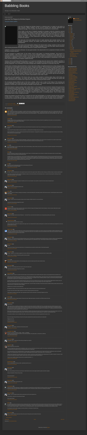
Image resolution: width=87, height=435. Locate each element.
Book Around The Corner (73, 70)
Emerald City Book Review (73, 73)
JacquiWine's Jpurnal (72, 79)
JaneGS (8, 259)
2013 (70, 62)
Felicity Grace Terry (10, 220)
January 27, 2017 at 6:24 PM (12, 341)
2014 (70, 61)
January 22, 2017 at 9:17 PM (12, 115)
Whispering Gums (72, 100)
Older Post (62, 419)
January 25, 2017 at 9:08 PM (12, 262)
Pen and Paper (71, 85)
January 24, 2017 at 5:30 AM (12, 176)
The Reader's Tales (10, 331)
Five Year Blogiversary (73, 56)
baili (8, 163)
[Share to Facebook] (22, 103)
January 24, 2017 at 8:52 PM (12, 210)
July (70, 40)
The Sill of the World (72, 99)
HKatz (8, 402)
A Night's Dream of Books (73, 68)
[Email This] (19, 103)
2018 (70, 31)
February (71, 47)
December (72, 33)
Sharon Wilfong (9, 273)
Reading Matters (71, 87)
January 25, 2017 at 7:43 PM (12, 240)
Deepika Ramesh (10, 361)
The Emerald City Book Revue (74, 97)
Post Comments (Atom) (13, 421)
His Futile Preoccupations (73, 76)
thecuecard (9, 206)
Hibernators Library (72, 75)
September (72, 37)
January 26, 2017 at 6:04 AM (12, 270)
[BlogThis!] (20, 103)
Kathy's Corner (10, 229)
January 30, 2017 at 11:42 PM (12, 409)
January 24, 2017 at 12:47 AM (12, 167)
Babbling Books (17, 6)
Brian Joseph (9, 125)
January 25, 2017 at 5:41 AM (12, 217)
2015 (70, 59)
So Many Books (71, 91)
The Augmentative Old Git (73, 94)
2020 (70, 28)
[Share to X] (21, 103)
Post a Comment (9, 417)
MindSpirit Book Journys (73, 82)
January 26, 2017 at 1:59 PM (12, 293)
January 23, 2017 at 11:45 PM (12, 160)
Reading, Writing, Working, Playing (74, 88)
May (70, 43)
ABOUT (9, 13)
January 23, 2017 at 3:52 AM (12, 122)
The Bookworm (9, 386)
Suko (8, 145)
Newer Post (7, 419)
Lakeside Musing (71, 81)
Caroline (8, 118)
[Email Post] (17, 103)
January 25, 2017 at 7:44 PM (12, 248)
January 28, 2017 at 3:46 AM (12, 364)
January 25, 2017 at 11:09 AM (12, 226)
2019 (70, 29)
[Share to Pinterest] (24, 103)
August (71, 39)
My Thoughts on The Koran (74, 53)
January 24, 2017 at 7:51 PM (12, 203)
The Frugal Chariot (72, 98)
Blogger (48, 427)
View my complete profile (77, 20)
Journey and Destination (73, 80)
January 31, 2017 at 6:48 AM (12, 415)
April (71, 44)
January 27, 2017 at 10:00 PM (12, 358)
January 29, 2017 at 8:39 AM (12, 389)
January (71, 48)
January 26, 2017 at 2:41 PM (12, 299)
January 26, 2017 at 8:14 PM (12, 322)
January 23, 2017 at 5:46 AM (12, 135)
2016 (70, 58)
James (8, 191)
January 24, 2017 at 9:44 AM (12, 194)
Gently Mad (71, 74)
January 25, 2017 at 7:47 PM (12, 256)
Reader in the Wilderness (73, 86)
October (71, 36)
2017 (70, 32)
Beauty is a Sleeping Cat (73, 69)
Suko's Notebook (71, 93)
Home (5, 13)
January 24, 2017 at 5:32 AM (12, 182)
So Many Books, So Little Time (74, 92)
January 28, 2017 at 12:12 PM (12, 377)
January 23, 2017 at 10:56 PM (12, 148)
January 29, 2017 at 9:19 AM (12, 399)
